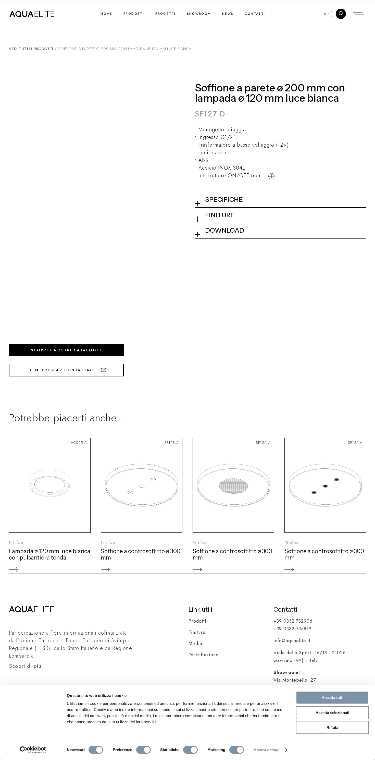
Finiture (197, 632)
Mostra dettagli (267, 750)
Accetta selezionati (332, 712)
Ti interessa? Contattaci (62, 370)
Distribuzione (204, 654)
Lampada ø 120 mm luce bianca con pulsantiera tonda (49, 554)
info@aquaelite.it (291, 640)
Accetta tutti (332, 697)
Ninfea (16, 542)
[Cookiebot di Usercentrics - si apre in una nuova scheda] (33, 750)
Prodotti (197, 621)
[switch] (143, 750)
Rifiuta (332, 727)
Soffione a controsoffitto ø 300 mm (140, 554)
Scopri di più (25, 666)
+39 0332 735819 (292, 628)
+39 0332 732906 (292, 621)
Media (195, 643)
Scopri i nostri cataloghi (66, 350)
